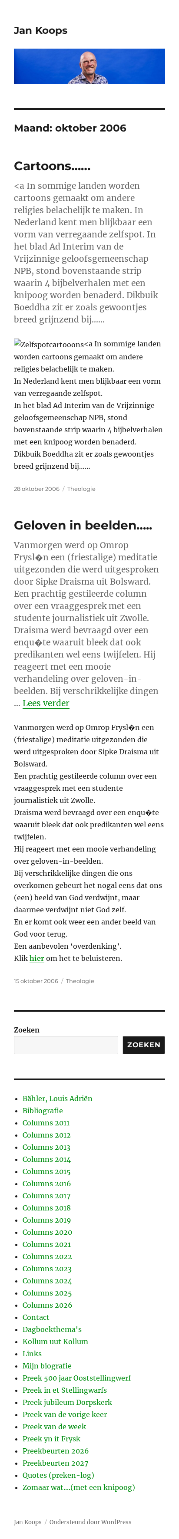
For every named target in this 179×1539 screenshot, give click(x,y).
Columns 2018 (47, 1208)
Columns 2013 (46, 1147)
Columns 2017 (46, 1195)
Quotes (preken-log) (58, 1475)
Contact (36, 1317)
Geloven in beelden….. (83, 525)
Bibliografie (43, 1110)
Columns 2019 (47, 1220)
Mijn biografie (47, 1365)
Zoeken (27, 1030)
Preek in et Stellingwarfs (65, 1390)
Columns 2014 (47, 1159)
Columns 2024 (47, 1280)
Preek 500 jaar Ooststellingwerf (77, 1378)
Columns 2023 (47, 1268)
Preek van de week (54, 1426)
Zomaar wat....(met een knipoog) (79, 1487)
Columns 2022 (47, 1256)
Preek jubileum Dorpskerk (67, 1402)
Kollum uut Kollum (55, 1341)
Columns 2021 (47, 1244)
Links (32, 1353)
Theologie (81, 488)
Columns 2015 (47, 1171)
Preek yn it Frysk (51, 1438)
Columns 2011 (46, 1122)
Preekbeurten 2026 (56, 1451)
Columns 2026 (48, 1305)
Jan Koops (40, 30)
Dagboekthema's (52, 1329)
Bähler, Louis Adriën (58, 1098)
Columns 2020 (47, 1232)
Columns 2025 (47, 1293)
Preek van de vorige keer (65, 1414)
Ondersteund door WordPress (91, 1522)
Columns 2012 (47, 1135)
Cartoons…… (52, 165)
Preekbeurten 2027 (55, 1463)
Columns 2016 (47, 1183)
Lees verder (46, 703)
